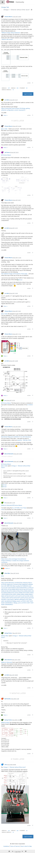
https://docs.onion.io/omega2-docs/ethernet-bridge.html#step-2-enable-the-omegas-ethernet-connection (15, 560)
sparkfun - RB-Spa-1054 (24, 440)
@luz (2, 576)
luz (5, 400)
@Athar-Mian (4, 635)
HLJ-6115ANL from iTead (19, 508)
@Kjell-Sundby (5, 722)
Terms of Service (15, 846)
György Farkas (8, 633)
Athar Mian (7, 573)
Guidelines (6, 846)
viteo (6, 764)
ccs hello (7, 100)
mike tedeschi (8, 659)
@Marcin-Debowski (6, 505)
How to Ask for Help (26, 846)
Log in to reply (28, 94)
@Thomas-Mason (6, 155)
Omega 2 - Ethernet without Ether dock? (14, 767)
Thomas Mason (8, 16)
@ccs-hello (4, 129)
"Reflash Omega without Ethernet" (10, 32)
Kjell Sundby (8, 698)
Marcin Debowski (9, 453)
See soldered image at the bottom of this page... (14, 273)
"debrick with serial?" (7, 39)
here (2, 509)
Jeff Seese (7, 152)
